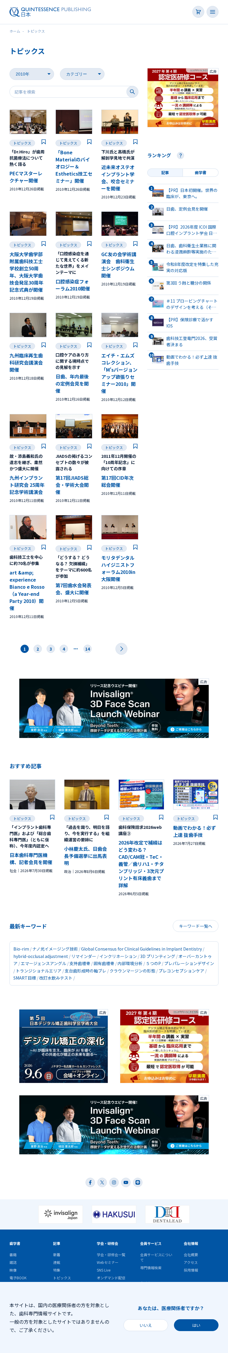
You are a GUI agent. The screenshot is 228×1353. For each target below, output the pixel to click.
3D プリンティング (157, 956)
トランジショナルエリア (38, 971)
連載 (56, 1262)
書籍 (13, 1254)
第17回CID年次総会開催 (117, 481)
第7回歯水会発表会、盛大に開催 (73, 589)
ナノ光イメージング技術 (55, 949)
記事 (56, 1243)
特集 (56, 1269)
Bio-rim (21, 949)
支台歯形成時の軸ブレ (85, 971)
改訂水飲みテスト (55, 978)
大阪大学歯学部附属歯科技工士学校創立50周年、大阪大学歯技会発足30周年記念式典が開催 (26, 272)
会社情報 (191, 1243)
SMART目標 (24, 978)
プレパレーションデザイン (189, 963)
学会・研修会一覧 (111, 1254)
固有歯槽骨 (104, 963)
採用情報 (191, 1269)
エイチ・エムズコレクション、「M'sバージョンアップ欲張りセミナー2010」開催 (119, 373)
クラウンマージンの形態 (132, 971)
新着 (56, 1254)
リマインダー (83, 956)
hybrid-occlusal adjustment (40, 956)
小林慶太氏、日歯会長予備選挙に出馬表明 (85, 855)
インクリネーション (118, 956)
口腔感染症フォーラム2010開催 (73, 285)
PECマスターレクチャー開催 (26, 177)
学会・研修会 (107, 1243)
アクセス (191, 1262)
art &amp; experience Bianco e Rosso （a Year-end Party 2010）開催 (27, 590)
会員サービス (151, 1243)
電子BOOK (18, 1277)
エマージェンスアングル (43, 963)
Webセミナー (107, 1262)
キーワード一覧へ (195, 926)
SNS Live (103, 1269)
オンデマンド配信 (111, 1277)
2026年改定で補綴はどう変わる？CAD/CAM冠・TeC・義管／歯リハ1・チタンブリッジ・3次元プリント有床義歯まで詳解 (141, 864)
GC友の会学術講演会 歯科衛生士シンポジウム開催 (118, 265)
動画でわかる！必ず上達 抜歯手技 (194, 831)
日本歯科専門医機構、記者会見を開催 (31, 858)
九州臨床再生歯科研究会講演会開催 (26, 362)
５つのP (153, 963)
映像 (13, 1269)
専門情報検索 (151, 1267)
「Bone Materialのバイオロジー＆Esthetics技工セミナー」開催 (74, 166)
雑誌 (13, 1262)
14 (87, 649)
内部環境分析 (130, 963)
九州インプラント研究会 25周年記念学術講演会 (27, 484)
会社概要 (191, 1254)
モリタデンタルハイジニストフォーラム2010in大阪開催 (118, 568)
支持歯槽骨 (79, 963)
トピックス (22, 142)
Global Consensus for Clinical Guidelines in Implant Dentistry (141, 949)
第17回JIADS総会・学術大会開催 (72, 484)
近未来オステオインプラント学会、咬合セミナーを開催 (117, 177)
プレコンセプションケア (181, 971)
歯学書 (15, 1243)
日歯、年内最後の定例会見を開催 (72, 383)
